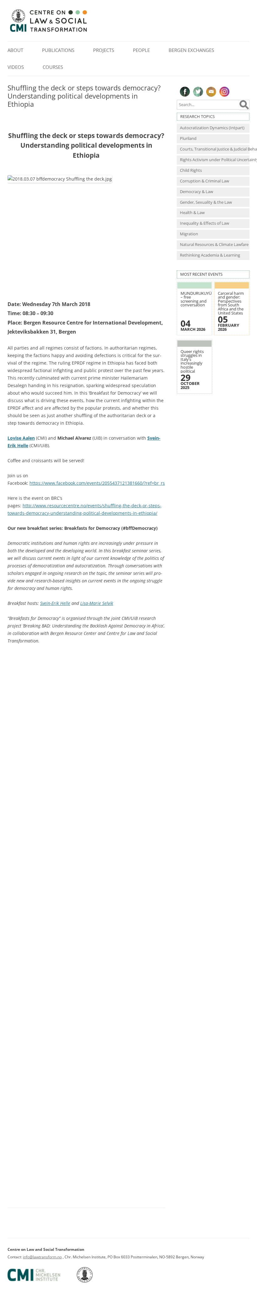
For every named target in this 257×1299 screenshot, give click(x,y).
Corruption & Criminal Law (204, 181)
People (141, 50)
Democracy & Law (196, 191)
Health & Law (192, 212)
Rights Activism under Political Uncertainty (214, 159)
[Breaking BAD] (86, 922)
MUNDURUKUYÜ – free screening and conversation (196, 299)
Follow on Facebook (185, 92)
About (15, 50)
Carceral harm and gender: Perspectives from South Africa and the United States (231, 303)
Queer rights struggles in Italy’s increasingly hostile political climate (192, 363)
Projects (103, 50)
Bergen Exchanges (191, 50)
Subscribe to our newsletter (211, 92)
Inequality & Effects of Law (204, 223)
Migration (189, 234)
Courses (53, 67)
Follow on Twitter (198, 92)
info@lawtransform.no (42, 1257)
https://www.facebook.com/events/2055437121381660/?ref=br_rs (97, 483)
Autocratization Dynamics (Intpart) (212, 127)
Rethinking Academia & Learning (210, 255)
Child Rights (191, 170)
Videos (16, 67)
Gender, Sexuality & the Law (206, 202)
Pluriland (188, 138)
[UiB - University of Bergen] (92, 1281)
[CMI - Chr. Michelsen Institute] (42, 1281)
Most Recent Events (201, 274)
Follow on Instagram (224, 92)
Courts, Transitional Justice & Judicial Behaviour (214, 149)
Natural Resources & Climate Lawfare (214, 244)
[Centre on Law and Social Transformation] (48, 31)
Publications (58, 50)
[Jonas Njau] (86, 755)
